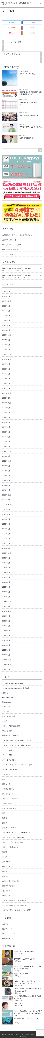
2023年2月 (6, 383)
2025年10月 (6, 301)
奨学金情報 (6, 784)
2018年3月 (6, 645)
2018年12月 (6, 601)
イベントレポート (8, 750)
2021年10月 (6, 461)
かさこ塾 (5, 711)
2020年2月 (6, 538)
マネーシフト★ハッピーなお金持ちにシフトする (16, 4)
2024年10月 (6, 335)
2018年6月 (6, 631)
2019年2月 (6, 592)
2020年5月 (6, 529)
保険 (3, 779)
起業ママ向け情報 (8, 886)
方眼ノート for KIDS (9, 828)
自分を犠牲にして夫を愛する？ (13, 245)
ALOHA (5, 693)
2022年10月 (6, 403)
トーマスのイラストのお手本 (24, 951)
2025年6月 (6, 316)
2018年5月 (6, 635)
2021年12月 (6, 451)
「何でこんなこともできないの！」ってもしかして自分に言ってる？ (28, 982)
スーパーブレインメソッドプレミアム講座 (17, 765)
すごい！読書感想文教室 (11, 726)
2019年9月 (6, 558)
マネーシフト (7, 774)
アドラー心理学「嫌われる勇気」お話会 (16, 745)
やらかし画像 (7, 731)
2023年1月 (6, 388)
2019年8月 (6, 563)
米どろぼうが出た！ (9, 254)
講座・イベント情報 (21, 973)
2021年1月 (6, 490)
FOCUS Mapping (8, 697)
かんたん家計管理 (8, 716)
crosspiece (23, 1036)
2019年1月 (6, 597)
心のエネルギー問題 (9, 808)
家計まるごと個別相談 (10, 799)
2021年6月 (6, 480)
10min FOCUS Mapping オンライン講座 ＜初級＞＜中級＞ (27, 967)
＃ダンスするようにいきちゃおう (14, 900)
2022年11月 (6, 398)
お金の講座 (6, 706)
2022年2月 (6, 442)
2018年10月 (6, 611)
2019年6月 (6, 572)
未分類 (4, 857)
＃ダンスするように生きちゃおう (14, 905)
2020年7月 (6, 519)
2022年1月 (6, 446)
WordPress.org (7, 938)
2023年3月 (6, 379)
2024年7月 (6, 340)
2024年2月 (6, 345)
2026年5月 (6, 291)
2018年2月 (6, 650)
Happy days (6, 702)
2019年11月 (6, 548)
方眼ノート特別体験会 (10, 847)
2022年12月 (6, 393)
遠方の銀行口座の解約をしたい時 (25, 959)
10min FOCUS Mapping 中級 (12, 683)
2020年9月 (6, 509)
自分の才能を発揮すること (11, 881)
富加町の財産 (7, 803)
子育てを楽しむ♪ (8, 789)
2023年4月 (6, 374)
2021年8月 (6, 471)
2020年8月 (6, 514)
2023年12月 (6, 354)
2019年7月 (6, 568)
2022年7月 (6, 417)
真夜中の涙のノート (9, 240)
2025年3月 (6, 330)
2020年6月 (6, 524)
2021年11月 (6, 456)
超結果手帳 (6, 891)
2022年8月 (6, 412)
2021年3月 (6, 485)
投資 (3, 813)
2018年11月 (6, 606)
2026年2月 (6, 296)
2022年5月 (6, 427)
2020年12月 (6, 495)
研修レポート (7, 866)
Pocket (12, 33)
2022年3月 (6, 437)
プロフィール (18, 1003)
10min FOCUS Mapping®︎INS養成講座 (15, 688)
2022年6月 (6, 422)
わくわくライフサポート (11, 736)
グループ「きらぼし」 (10, 760)
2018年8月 (6, 621)
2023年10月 (6, 359)
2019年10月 (6, 553)
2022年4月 (6, 432)
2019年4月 (6, 582)
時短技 (4, 852)
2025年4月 (6, 325)
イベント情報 (7, 755)
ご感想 (4, 721)
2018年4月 (6, 640)
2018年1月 (6, 655)
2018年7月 (6, 626)
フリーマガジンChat (9, 769)
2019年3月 (6, 587)
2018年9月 (6, 616)
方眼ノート (6, 823)
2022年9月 (6, 408)
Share (33, 22)
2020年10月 (6, 505)
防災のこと (6, 895)
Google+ (12, 28)
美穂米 (4, 871)
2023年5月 (6, 369)
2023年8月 (6, 364)
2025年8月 (6, 306)
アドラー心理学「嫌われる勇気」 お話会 (16, 740)
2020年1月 (6, 543)
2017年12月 (6, 660)
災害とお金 (6, 862)
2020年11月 (6, 500)
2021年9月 (6, 466)
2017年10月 (6, 664)
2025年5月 (6, 320)
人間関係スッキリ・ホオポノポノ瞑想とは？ (18, 235)
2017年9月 (6, 669)
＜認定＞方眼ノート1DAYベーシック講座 (16, 910)
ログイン (5, 924)
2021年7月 (6, 475)
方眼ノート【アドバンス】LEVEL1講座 (16, 832)
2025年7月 (6, 311)
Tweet (12, 22)
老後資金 (5, 876)
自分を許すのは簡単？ (10, 249)
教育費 (4, 818)
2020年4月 (6, 534)
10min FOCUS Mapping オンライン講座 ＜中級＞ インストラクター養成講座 (28, 1012)
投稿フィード (7, 929)
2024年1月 (6, 349)
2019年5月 (6, 577)
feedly (33, 33)
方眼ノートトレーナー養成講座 (13, 837)
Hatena (33, 28)
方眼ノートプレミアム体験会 (12, 842)
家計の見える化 (7, 794)
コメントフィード (8, 934)
